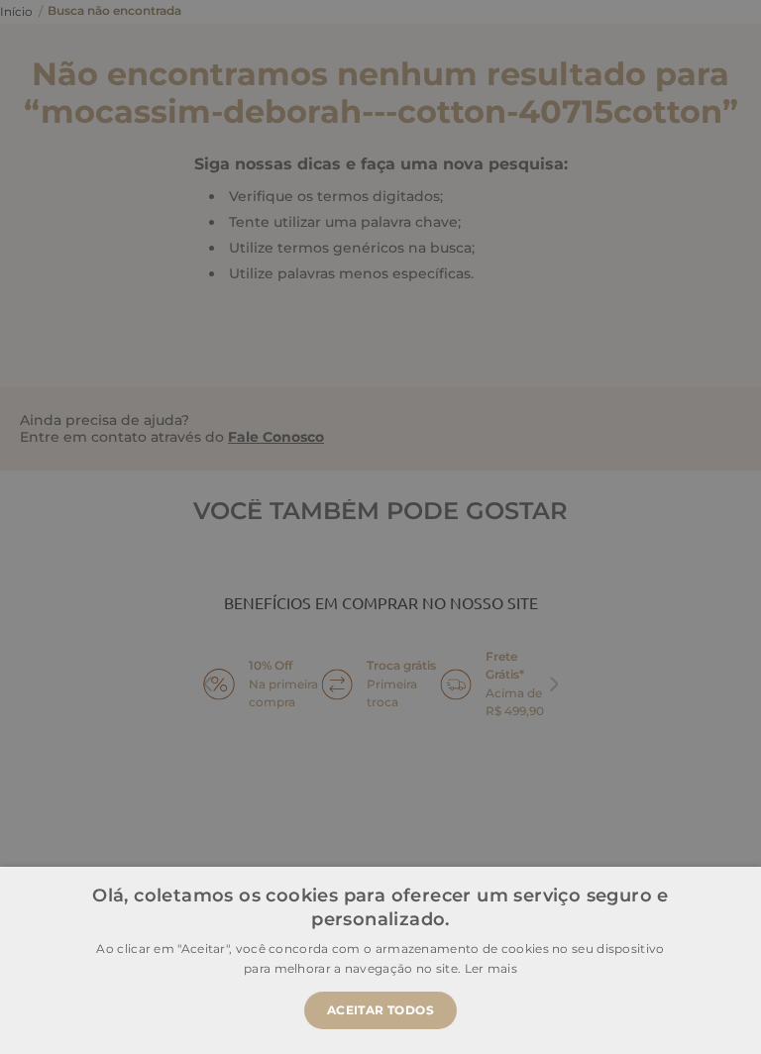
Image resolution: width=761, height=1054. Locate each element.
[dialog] (380, 527)
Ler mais (491, 968)
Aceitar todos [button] (380, 1009)
